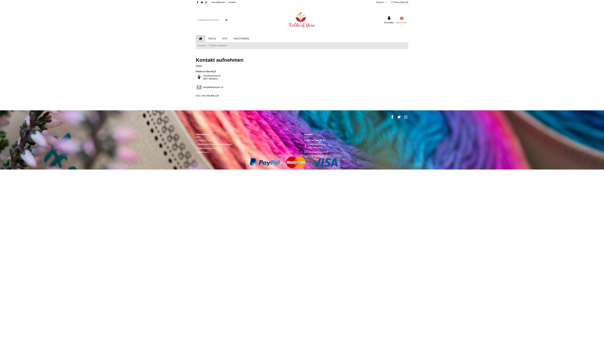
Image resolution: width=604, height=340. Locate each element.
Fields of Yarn (204, 140)
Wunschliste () (400, 2)
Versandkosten (218, 2)
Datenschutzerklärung (209, 148)
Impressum (203, 152)
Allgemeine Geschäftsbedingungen (215, 144)
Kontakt (232, 2)
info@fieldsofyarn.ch (213, 87)
